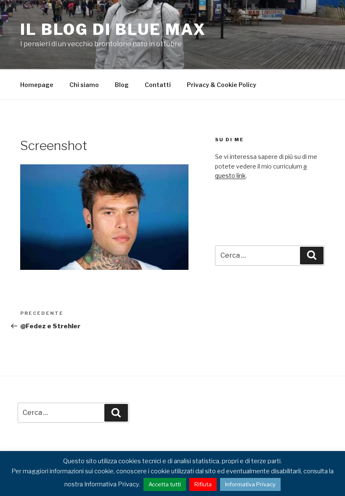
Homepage (36, 84)
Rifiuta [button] (203, 484)
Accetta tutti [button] (165, 484)
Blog (122, 84)
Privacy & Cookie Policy (221, 84)
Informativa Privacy (250, 484)
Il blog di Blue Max (113, 29)
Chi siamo (84, 84)
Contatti (158, 84)
